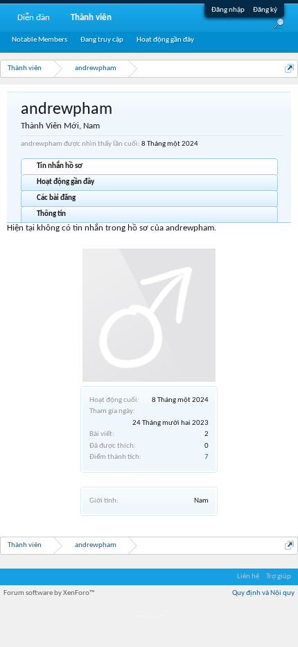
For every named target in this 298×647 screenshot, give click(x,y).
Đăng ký (265, 10)
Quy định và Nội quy (263, 593)
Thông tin (51, 214)
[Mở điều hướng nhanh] (289, 68)
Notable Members (39, 40)
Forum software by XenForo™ (49, 593)
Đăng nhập (228, 10)
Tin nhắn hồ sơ (59, 166)
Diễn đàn (33, 17)
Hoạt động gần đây (65, 182)
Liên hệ (248, 576)
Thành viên (91, 17)
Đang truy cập (101, 40)
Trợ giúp (278, 576)
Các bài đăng (56, 198)
